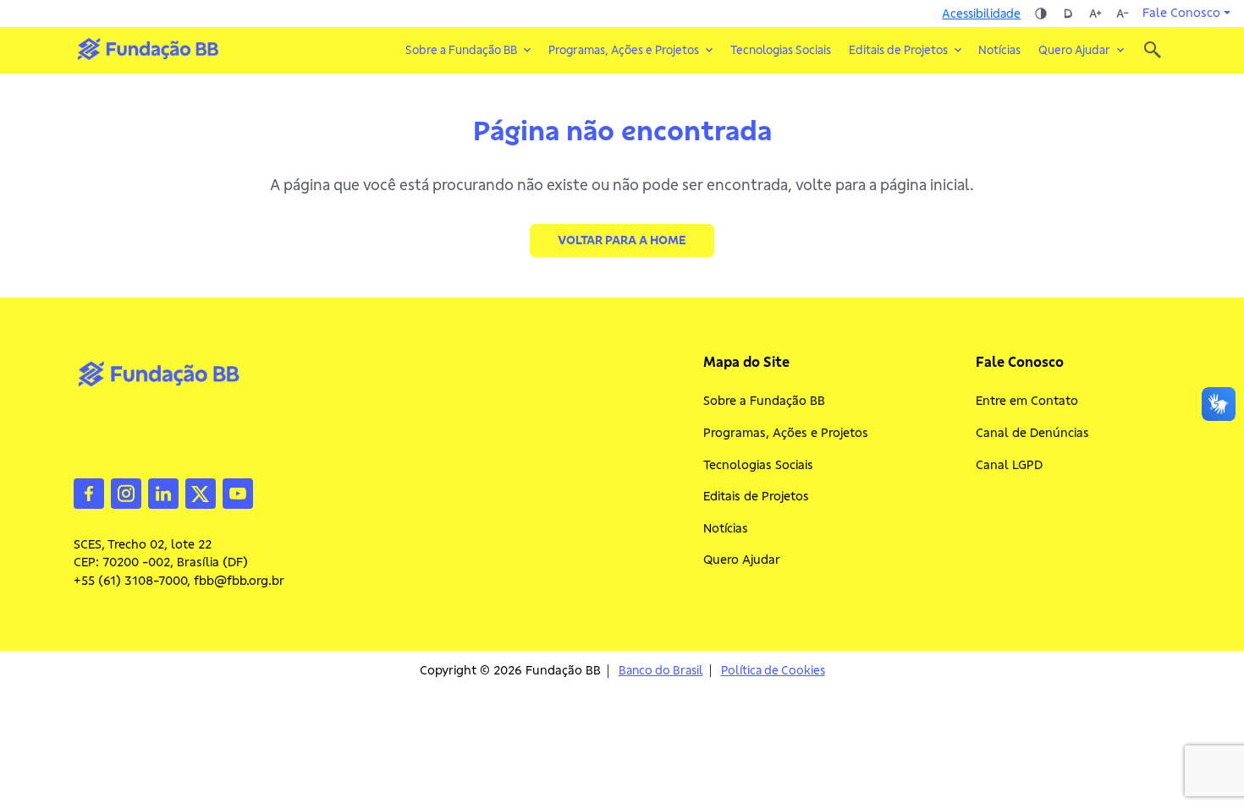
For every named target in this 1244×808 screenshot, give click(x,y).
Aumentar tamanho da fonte (1095, 13)
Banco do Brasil (661, 670)
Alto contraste (1041, 13)
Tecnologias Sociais (780, 50)
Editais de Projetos (756, 496)
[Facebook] (89, 492)
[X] (200, 492)
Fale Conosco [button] (1181, 12)
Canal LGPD (1009, 465)
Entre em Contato (1027, 400)
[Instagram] (126, 492)
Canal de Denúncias (1032, 432)
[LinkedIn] (163, 492)
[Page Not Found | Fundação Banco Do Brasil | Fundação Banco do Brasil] (148, 49)
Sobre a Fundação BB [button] (461, 50)
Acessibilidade (981, 13)
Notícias (999, 50)
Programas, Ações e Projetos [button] (623, 50)
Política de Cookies (773, 670)
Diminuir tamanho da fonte (1122, 13)
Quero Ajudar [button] (1074, 50)
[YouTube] (238, 492)
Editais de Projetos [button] (898, 50)
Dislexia (1068, 13)
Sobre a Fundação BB (764, 400)
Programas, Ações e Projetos (785, 432)
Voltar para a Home (622, 240)
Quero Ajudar (741, 559)
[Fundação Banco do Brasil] (1152, 50)
